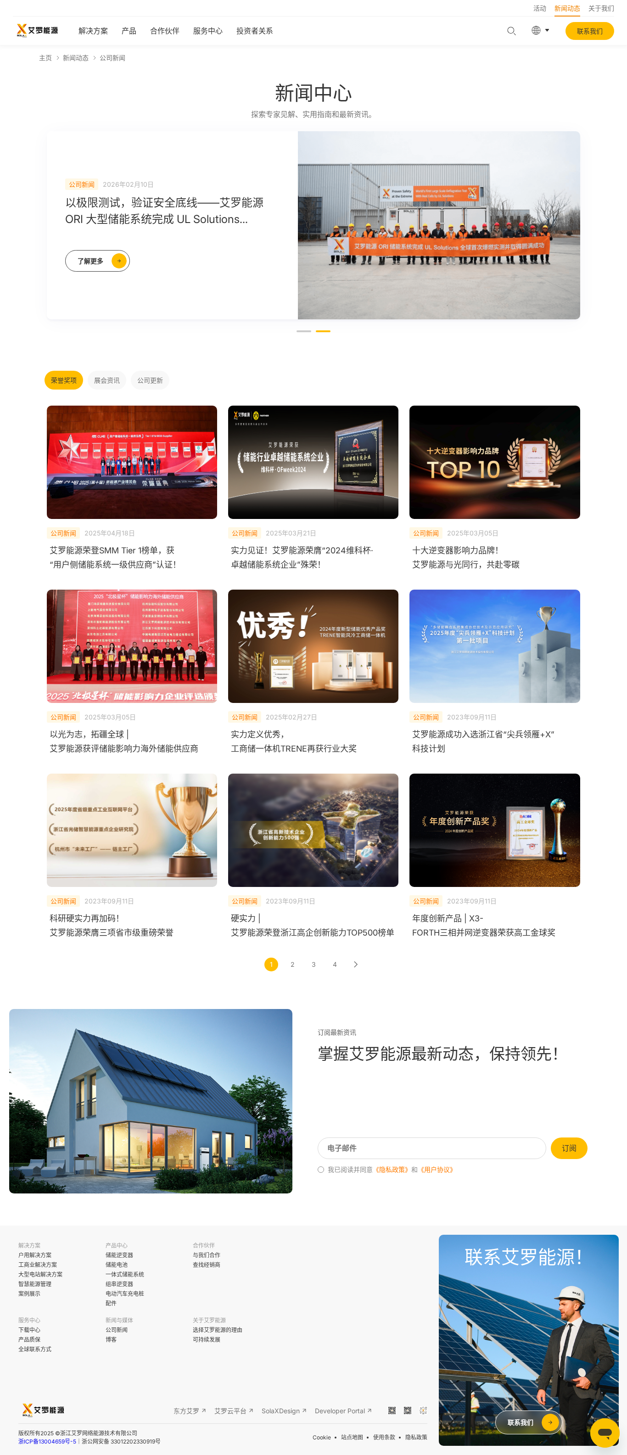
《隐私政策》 (392, 1169)
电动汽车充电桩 (125, 1293)
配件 (111, 1303)
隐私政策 (416, 1437)
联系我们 (590, 31)
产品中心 (117, 1245)
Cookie (322, 1437)
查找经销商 (206, 1264)
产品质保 (29, 1339)
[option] (313, 225)
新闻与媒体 (119, 1320)
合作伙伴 (164, 30)
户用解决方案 (34, 1255)
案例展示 (29, 1293)
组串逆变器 (119, 1284)
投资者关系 (254, 30)
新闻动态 (567, 8)
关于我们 (601, 8)
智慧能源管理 (34, 1284)
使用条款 (384, 1437)
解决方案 (93, 30)
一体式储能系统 (125, 1274)
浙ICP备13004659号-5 (47, 1441)
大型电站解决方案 (40, 1274)
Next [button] (575, 232)
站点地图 (352, 1437)
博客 (111, 1339)
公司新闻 (112, 57)
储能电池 (117, 1264)
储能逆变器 (119, 1255)
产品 (129, 30)
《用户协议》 (437, 1169)
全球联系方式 (34, 1349)
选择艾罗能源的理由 (217, 1330)
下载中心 (29, 1330)
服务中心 (208, 30)
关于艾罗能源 (209, 1320)
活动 (539, 8)
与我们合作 (206, 1255)
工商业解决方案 (37, 1264)
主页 (45, 57)
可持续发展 (206, 1339)
